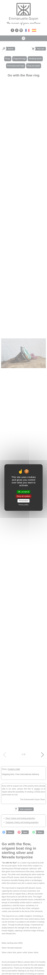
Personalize (23, 501)
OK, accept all (23, 492)
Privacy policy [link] (23, 505)
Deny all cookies (23, 496)
